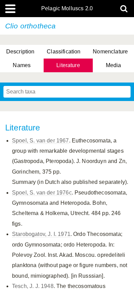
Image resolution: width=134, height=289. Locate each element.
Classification (63, 51)
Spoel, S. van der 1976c (42, 193)
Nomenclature (110, 51)
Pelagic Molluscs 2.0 (67, 8)
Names (22, 65)
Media (113, 65)
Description (20, 51)
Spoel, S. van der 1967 (40, 140)
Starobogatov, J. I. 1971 (41, 234)
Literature (68, 65)
